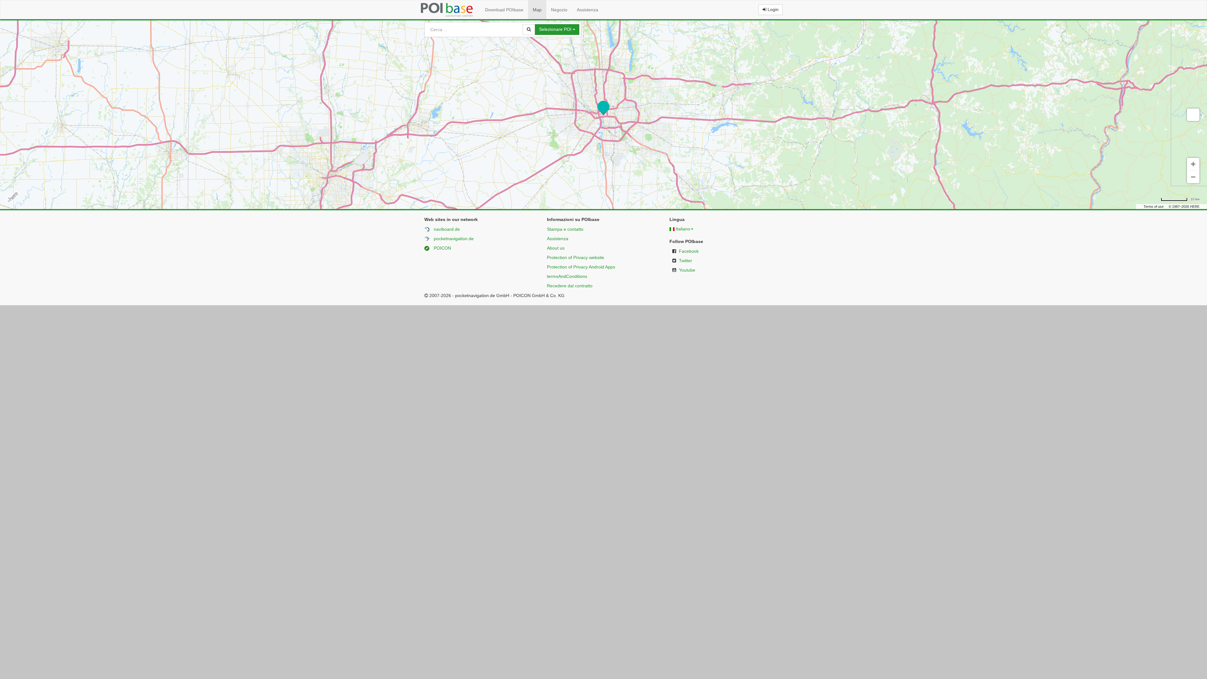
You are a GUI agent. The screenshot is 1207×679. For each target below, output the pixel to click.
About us (556, 248)
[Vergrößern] (1193, 164)
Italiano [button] (683, 228)
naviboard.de (447, 229)
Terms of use (1154, 206)
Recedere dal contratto (569, 285)
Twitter (685, 260)
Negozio (559, 9)
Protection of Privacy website (575, 257)
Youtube (687, 270)
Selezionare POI (556, 29)
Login (772, 9)
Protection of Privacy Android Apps (581, 266)
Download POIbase (504, 9)
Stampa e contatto (565, 229)
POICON (442, 248)
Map (537, 9)
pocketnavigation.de (454, 238)
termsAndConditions (567, 276)
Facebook (689, 251)
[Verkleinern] (1193, 177)
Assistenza (587, 9)
